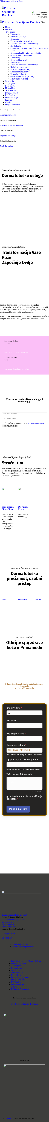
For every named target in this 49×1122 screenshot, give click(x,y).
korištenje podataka (36, 423)
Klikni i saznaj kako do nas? (14, 915)
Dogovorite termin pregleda (11, 125)
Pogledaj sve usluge (8, 136)
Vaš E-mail (13, 720)
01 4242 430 (7, 938)
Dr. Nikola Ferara (23, 508)
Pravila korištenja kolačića (23, 946)
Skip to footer (18, 1)
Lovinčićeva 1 (8, 922)
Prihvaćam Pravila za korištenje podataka (24, 797)
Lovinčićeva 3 (8, 924)
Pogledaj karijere (7, 146)
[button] (45, 6)
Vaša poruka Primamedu (19, 774)
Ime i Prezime (14, 708)
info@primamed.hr (8, 115)
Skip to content (6, 1)
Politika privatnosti (20, 944)
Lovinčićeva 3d (8, 926)
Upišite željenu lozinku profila (23, 759)
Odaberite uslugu (16, 745)
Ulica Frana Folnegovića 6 (13, 919)
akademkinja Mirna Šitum (8, 508)
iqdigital (8, 1118)
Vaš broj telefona (16, 733)
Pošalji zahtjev (18, 809)
